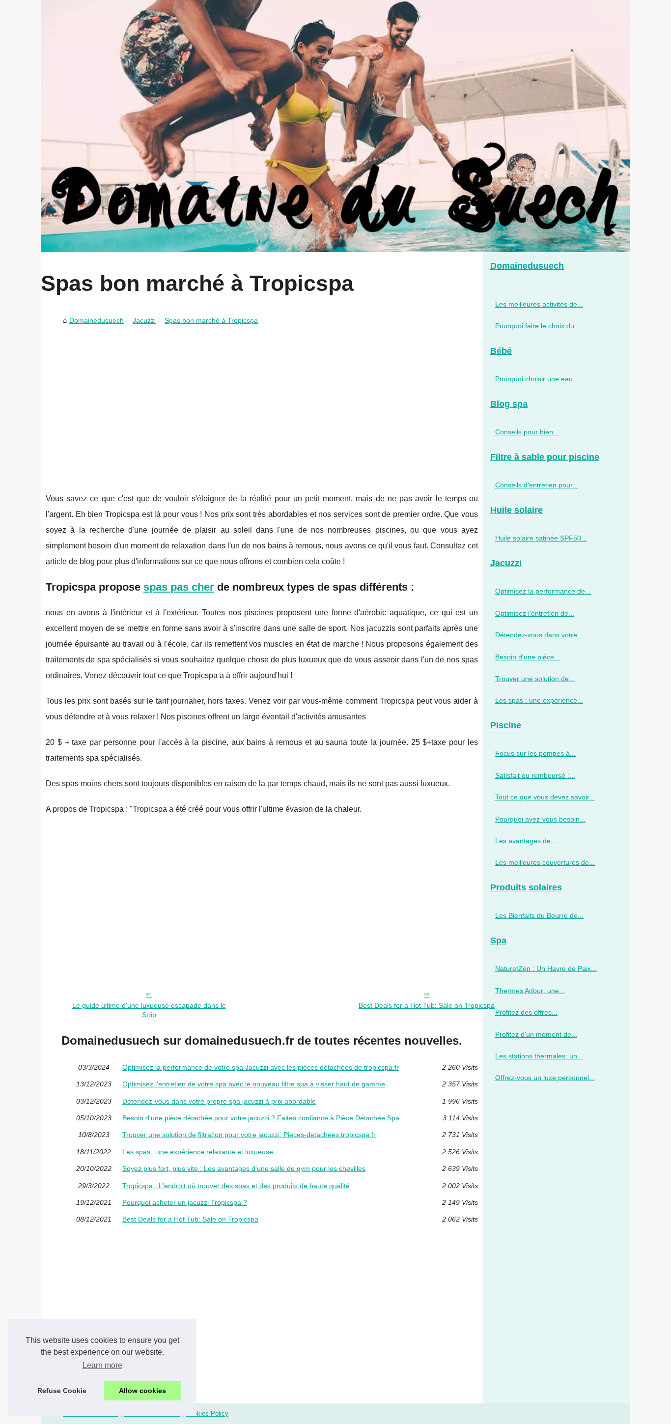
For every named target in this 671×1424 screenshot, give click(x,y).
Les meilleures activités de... (539, 304)
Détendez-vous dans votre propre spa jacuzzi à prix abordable (219, 1101)
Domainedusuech (96, 320)
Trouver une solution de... (535, 679)
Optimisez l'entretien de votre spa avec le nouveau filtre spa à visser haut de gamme (253, 1084)
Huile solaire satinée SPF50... (541, 538)
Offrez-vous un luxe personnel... (545, 1078)
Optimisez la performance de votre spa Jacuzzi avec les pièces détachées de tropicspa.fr (260, 1067)
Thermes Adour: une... (530, 991)
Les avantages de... (526, 841)
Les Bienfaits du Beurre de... (539, 915)
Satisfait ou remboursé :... (535, 775)
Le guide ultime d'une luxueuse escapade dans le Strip (149, 1010)
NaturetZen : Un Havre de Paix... (546, 968)
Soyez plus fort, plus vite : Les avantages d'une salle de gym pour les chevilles (243, 1168)
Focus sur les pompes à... (535, 753)
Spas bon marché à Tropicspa (211, 320)
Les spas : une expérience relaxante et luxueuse (197, 1151)
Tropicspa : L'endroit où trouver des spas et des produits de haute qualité (236, 1185)
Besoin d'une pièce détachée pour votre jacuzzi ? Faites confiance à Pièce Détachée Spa (260, 1117)
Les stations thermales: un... (539, 1056)
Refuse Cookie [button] (61, 1391)
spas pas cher (178, 587)
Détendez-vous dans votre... (539, 635)
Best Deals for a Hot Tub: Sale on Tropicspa (427, 1005)
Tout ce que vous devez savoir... (545, 797)
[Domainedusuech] (335, 126)
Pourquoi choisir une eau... (537, 379)
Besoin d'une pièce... (527, 657)
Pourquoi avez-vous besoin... (540, 819)
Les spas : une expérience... (539, 700)
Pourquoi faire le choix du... (537, 326)
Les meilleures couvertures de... (545, 862)
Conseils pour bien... (527, 432)
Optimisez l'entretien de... (534, 613)
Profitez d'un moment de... (536, 1034)
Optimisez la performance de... (543, 591)
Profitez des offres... (526, 1012)
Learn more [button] (102, 1365)
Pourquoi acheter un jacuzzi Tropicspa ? (184, 1202)
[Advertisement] (262, 402)
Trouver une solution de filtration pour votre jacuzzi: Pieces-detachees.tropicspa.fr (249, 1134)
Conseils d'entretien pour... (536, 485)
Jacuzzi (144, 320)
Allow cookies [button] (142, 1391)
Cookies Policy (207, 1413)
